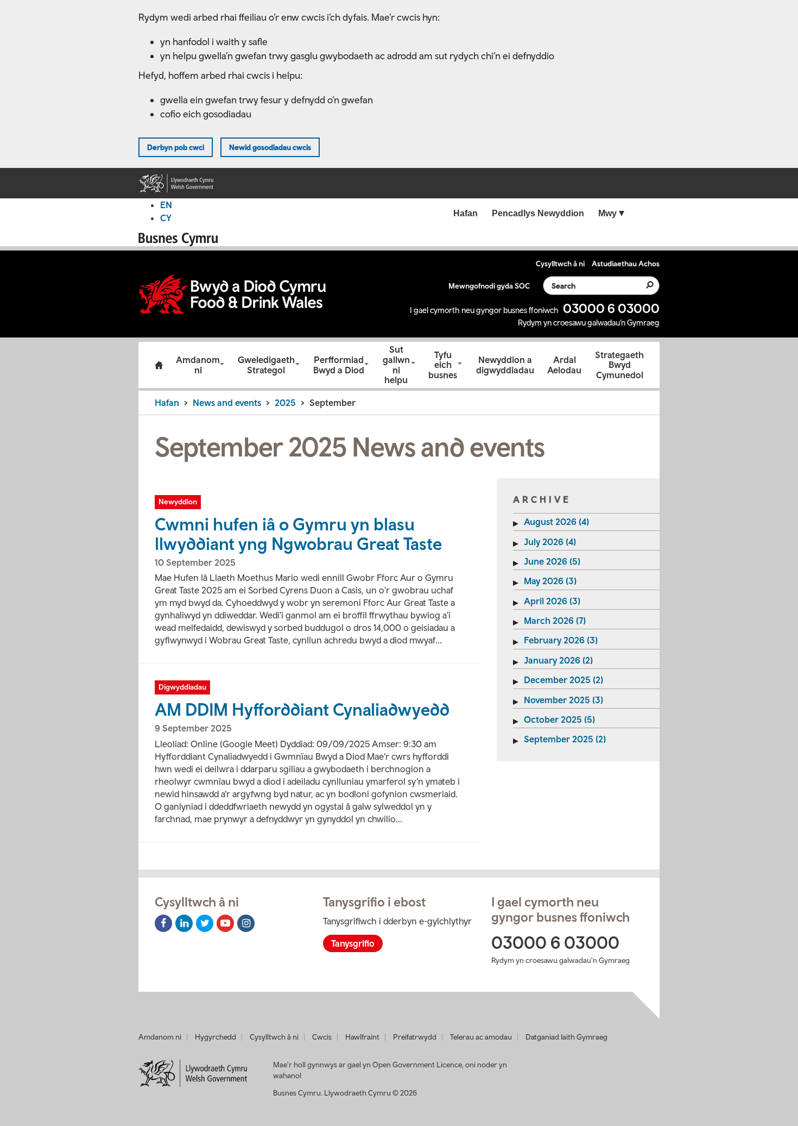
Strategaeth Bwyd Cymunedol (619, 364)
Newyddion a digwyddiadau (505, 365)
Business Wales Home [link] (181, 239)
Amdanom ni (198, 365)
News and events (227, 402)
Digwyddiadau (182, 687)
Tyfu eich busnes (442, 364)
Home (158, 365)
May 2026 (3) (550, 580)
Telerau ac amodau (481, 1037)
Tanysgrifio (353, 943)
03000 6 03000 (611, 308)
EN (166, 204)
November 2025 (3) (563, 700)
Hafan (167, 402)
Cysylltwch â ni (274, 1037)
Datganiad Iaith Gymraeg (566, 1037)
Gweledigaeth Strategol (266, 365)
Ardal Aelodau (564, 365)
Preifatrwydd (414, 1037)
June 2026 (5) (552, 561)
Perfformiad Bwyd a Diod (338, 365)
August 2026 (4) (556, 521)
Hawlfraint (362, 1037)
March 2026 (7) (555, 620)
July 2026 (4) (550, 541)
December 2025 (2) (563, 679)
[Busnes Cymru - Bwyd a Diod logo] (232, 294)
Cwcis (322, 1037)
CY (166, 217)
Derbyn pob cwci (175, 147)
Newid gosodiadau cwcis (270, 147)
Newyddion (178, 501)
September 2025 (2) (565, 739)
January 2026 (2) (558, 660)
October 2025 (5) (559, 719)
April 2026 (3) (552, 601)
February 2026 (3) (561, 640)
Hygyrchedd (215, 1037)
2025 (285, 402)
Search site (643, 284)
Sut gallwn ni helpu (396, 364)
